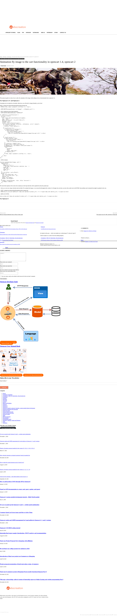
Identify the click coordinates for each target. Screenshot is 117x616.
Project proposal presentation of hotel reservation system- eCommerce (19, 564)
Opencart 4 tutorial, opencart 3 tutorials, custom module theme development (19, 408)
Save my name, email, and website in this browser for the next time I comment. (18, 276)
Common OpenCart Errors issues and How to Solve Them (16, 512)
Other (4, 415)
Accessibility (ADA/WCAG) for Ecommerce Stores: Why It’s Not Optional (13, 228)
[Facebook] (12, 206)
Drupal (1, 226)
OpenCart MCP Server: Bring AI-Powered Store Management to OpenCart (13, 234)
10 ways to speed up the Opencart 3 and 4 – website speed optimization (15, 434)
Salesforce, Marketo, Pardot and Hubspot (11, 420)
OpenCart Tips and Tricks (13, 58)
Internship (2, 242)
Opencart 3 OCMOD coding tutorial (10, 528)
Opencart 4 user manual (39, 222)
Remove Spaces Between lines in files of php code (11, 214)
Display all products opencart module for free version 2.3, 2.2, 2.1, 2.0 (15, 469)
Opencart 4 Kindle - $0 (6, 343)
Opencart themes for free (8, 411)
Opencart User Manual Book (10, 346)
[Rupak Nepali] (5, 222)
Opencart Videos (6, 414)
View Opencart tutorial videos (8, 428)
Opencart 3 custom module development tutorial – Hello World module (19, 497)
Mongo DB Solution (7, 403)
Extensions (9, 56)
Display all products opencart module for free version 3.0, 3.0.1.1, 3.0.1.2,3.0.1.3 (17, 448)
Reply (82, 240)
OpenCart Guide (21, 58)
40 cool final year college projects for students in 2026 (10, 244)
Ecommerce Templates (7, 394)
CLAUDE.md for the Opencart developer (48, 228)
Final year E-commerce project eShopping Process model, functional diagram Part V (23, 571)
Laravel (4, 402)
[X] (17, 206)
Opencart (4, 56)
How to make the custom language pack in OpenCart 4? (12, 462)
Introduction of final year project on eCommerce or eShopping (17, 556)
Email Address (3, 380)
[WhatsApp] (27, 206)
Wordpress (5, 422)
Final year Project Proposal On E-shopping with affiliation (16, 541)
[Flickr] (8, 604)
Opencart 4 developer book (30, 222)
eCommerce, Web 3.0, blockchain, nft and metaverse (11, 238)
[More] (31, 206)
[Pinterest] (22, 206)
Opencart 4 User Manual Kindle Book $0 (33, 375)
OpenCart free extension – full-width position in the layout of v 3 (14, 476)
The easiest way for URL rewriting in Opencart (106, 214)
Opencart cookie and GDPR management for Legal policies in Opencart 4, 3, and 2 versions (19, 441)
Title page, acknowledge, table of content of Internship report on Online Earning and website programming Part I (31, 579)
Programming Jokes (7, 419)
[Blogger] (1, 604)
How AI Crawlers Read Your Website (6, 240)
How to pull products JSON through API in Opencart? (15, 481)
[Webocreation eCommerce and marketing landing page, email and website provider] (17, 27)
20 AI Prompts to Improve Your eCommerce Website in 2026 (52, 240)
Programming (6, 418)
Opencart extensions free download (10, 409)
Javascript (5, 400)
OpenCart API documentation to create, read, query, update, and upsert (20, 489)
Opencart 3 (5, 405)
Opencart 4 (5, 407)
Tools (4, 421)
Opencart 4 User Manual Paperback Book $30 (11, 375)
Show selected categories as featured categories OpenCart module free (15, 455)
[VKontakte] (15, 604)
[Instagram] (11, 604)
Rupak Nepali (3, 65)
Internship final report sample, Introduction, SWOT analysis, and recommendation (23, 533)
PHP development (6, 416)
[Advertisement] (59, 27)
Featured (4, 398)
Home (1, 56)
